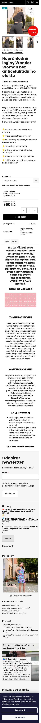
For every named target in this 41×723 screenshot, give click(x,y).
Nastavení (20, 710)
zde (17, 704)
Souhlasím (19, 717)
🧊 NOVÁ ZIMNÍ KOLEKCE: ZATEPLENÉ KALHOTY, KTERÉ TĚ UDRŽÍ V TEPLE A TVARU (20, 519)
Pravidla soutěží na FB (10, 611)
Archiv (8, 538)
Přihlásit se (10, 493)
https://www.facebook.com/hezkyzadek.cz (22, 631)
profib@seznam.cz (13, 625)
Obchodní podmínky (10, 605)
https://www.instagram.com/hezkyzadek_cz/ (22, 636)
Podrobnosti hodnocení (12, 53)
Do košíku (22, 217)
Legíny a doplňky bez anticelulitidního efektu (26, 232)
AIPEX (13, 196)
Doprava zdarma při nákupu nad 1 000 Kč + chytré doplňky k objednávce (20, 528)
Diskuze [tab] (15, 241)
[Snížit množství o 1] (24, 210)
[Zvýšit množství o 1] (34, 210)
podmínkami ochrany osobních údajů (18, 486)
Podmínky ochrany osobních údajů (16, 608)
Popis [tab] (7, 241)
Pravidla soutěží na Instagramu (14, 613)
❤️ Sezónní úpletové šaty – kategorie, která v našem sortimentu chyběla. (18, 510)
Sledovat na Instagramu (22, 596)
